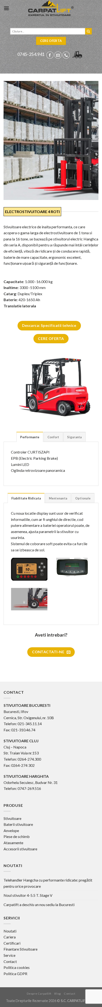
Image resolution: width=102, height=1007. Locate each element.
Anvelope (11, 830)
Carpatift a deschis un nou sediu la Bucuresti (39, 904)
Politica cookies (17, 967)
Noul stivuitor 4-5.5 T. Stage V (28, 895)
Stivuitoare (12, 818)
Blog (57, 993)
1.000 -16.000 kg (39, 281)
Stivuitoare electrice (20, 226)
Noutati (10, 931)
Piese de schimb (17, 836)
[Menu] (6, 8)
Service (9, 955)
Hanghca (90, 239)
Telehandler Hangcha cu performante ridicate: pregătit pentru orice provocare (48, 883)
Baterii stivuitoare (18, 824)
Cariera (10, 937)
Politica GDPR (15, 973)
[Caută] (88, 31)
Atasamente (13, 842)
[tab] (29, 437)
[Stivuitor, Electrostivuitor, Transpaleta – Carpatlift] (51, 8)
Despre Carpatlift (39, 993)
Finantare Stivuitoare (20, 949)
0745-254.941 (31, 54)
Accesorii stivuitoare (20, 849)
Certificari (12, 943)
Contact (10, 961)
